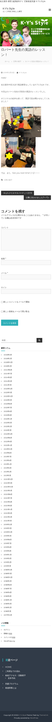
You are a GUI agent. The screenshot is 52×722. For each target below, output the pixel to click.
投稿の (8, 633)
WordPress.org (9, 641)
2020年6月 (8, 502)
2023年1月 (7, 430)
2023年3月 (8, 423)
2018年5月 (7, 596)
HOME (8, 667)
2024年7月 (8, 374)
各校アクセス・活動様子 (15, 675)
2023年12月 (8, 389)
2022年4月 (8, 445)
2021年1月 (7, 475)
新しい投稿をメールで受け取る (16, 311)
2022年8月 (8, 438)
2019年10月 (8, 532)
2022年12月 (8, 434)
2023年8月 (8, 404)
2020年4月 (8, 509)
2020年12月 (8, 479)
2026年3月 (8, 355)
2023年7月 (8, 408)
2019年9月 (7, 536)
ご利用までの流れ (12, 671)
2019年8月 (8, 540)
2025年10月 (8, 362)
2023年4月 (8, 419)
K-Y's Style (9, 8)
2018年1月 (7, 611)
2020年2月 (8, 517)
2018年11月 (8, 573)
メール (4, 273)
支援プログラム (11, 684)
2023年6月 (8, 411)
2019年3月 (7, 558)
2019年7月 (7, 543)
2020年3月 (8, 513)
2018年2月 (8, 607)
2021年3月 (7, 468)
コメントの (9, 637)
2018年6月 (8, 592)
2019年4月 (8, 555)
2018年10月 (8, 577)
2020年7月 (8, 498)
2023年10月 (8, 396)
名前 (3, 258)
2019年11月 (8, 528)
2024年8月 (8, 370)
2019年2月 (7, 562)
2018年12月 (8, 570)
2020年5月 (8, 506)
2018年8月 (8, 585)
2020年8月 (8, 494)
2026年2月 (8, 358)
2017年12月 (8, 615)
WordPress (34, 718)
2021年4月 (8, 464)
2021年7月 (7, 457)
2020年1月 (8, 521)
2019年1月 (7, 566)
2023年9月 (8, 400)
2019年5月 (7, 551)
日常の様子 (17, 61)
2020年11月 (8, 483)
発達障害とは (10, 688)
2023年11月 (8, 392)
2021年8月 (8, 453)
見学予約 (11, 678)
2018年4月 (8, 600)
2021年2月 (7, 472)
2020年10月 (8, 487)
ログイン (7, 630)
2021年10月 (8, 449)
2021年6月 (7, 460)
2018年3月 (8, 604)
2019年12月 (8, 524)
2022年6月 (8, 441)
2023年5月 (8, 415)
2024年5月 (8, 377)
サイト (4, 287)
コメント (5, 227)
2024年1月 (8, 385)
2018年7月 (8, 589)
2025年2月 (8, 366)
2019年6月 (7, 547)
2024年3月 (8, 381)
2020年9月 (8, 491)
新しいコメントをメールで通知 (16, 302)
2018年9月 (8, 581)
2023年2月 (8, 426)
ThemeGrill (43, 715)
